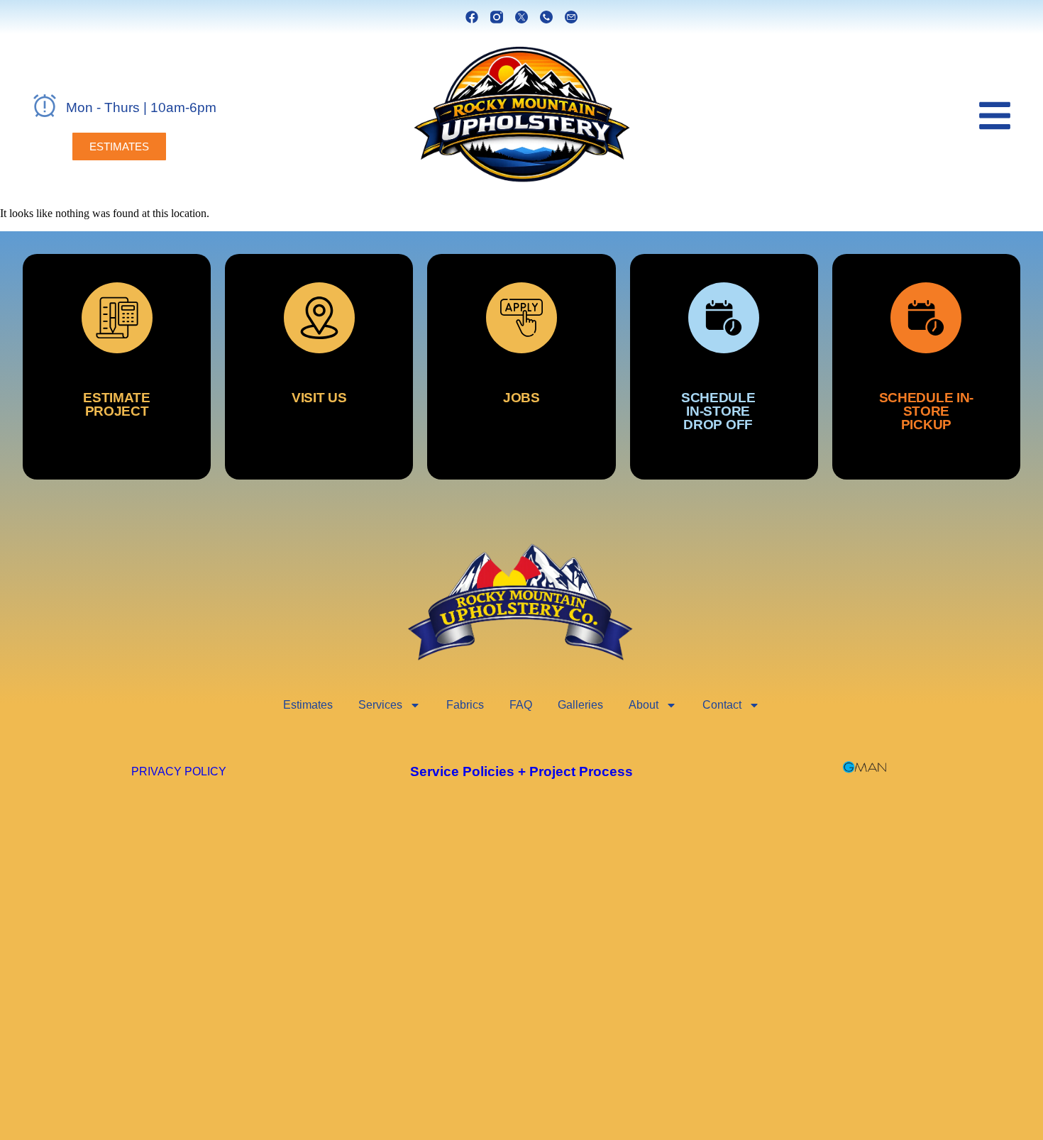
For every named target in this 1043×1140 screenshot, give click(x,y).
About (643, 705)
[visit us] (319, 367)
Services (380, 705)
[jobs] (521, 367)
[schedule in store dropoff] (724, 367)
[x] (521, 17)
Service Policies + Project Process (521, 771)
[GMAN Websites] (864, 767)
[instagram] (496, 17)
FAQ (520, 705)
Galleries (580, 705)
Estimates (308, 705)
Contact (721, 705)
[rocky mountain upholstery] (521, 115)
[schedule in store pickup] (926, 367)
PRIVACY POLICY (178, 771)
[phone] (546, 17)
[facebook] (471, 17)
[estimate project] (117, 367)
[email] (571, 17)
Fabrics (465, 705)
